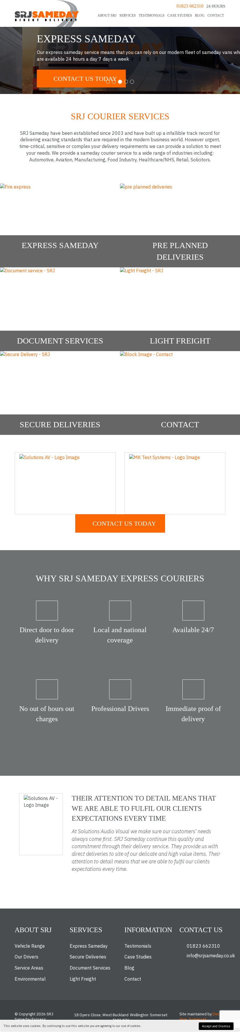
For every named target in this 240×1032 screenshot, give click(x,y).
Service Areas (29, 968)
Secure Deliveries (88, 957)
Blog (200, 15)
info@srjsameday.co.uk (211, 955)
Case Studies (179, 15)
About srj (106, 15)
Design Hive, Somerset (201, 1017)
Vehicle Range (30, 946)
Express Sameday (89, 946)
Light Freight (83, 979)
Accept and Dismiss (216, 1026)
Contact (216, 15)
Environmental (30, 979)
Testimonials (151, 15)
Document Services (90, 968)
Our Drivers (26, 957)
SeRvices (127, 15)
